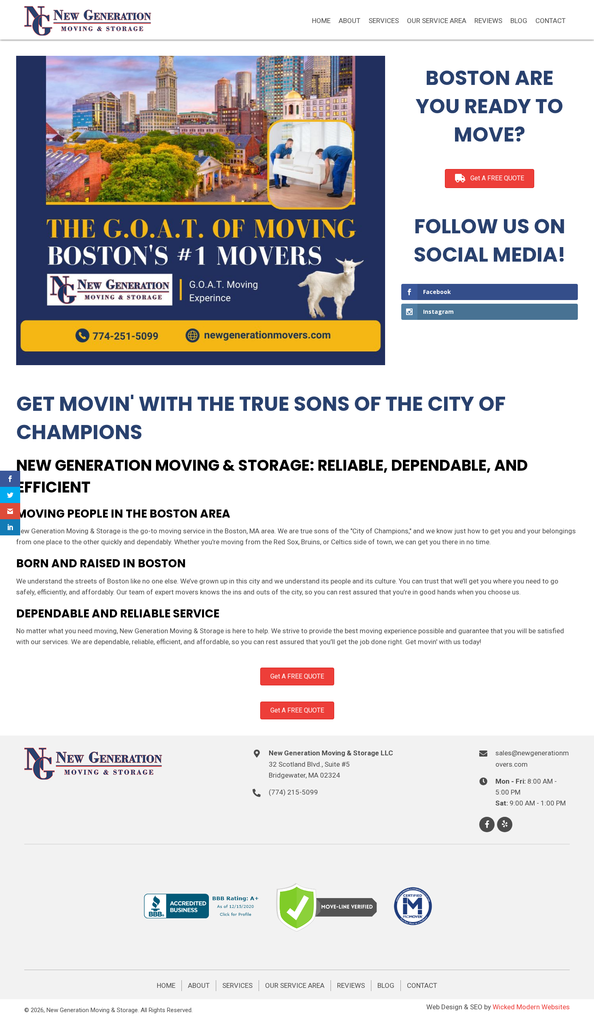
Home (166, 985)
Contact (422, 985)
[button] (487, 824)
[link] (321, 20)
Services (237, 985)
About (199, 985)
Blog (385, 985)
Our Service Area (294, 985)
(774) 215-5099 (293, 792)
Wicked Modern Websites (531, 1007)
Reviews (351, 985)
